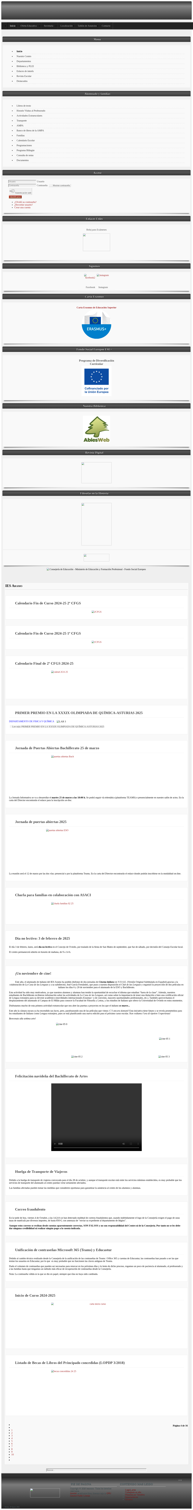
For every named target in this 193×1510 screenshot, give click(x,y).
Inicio (13, 25)
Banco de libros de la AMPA (30, 130)
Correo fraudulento (30, 1209)
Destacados (22, 81)
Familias (21, 135)
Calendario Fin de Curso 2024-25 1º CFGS (48, 633)
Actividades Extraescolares (29, 115)
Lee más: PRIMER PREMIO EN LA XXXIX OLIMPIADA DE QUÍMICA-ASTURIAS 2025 (58, 726)
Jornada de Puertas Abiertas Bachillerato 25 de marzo (57, 748)
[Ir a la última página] (12, 1460)
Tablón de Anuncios (87, 25)
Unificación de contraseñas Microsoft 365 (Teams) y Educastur (63, 1250)
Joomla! (73, 1493)
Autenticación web (23, 193)
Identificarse (15, 197)
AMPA (20, 125)
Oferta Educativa (29, 25)
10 (12, 1454)
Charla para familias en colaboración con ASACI (53, 895)
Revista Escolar (24, 76)
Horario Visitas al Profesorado (31, 110)
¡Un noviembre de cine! (33, 973)
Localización (66, 25)
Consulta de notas (25, 155)
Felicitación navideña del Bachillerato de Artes (51, 1076)
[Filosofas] (96, 524)
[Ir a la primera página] (12, 1424)
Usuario (40, 181)
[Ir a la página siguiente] (12, 1457)
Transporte (22, 120)
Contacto (106, 25)
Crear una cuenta (22, 207)
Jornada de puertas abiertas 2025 (40, 822)
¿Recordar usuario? (23, 204)
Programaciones (24, 145)
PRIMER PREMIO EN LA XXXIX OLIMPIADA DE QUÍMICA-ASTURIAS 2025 (79, 713)
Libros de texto (24, 105)
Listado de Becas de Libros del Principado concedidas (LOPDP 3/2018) (70, 1363)
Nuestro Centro (24, 56)
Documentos (23, 160)
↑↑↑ (180, 1480)
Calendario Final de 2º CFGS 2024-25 (44, 663)
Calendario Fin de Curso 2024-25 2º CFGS (48, 603)
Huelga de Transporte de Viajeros (41, 1172)
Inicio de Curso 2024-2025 (35, 1295)
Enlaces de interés (25, 71)
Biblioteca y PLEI (25, 66)
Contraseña (42, 185)
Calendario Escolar (26, 140)
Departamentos (24, 61)
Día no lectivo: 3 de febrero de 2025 (42, 938)
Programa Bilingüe (26, 150)
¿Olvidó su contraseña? (25, 202)
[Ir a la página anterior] (12, 1427)
